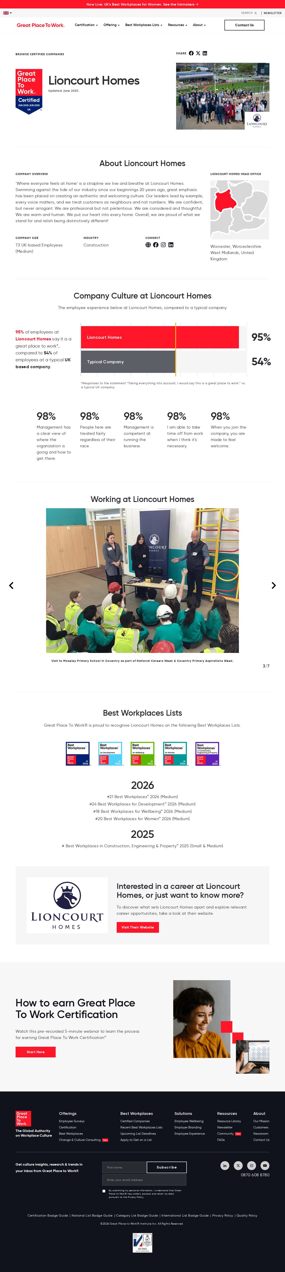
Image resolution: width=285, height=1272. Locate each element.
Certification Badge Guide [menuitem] (48, 1215)
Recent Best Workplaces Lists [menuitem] (141, 1127)
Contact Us (244, 25)
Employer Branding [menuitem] (188, 1127)
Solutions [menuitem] (183, 1113)
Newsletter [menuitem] (224, 1127)
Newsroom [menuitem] (260, 1134)
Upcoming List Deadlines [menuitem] (138, 1134)
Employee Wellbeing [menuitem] (189, 1121)
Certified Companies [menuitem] (135, 1121)
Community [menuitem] (228, 1134)
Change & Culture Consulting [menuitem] (83, 1140)
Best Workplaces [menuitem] (71, 1134)
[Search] (255, 13)
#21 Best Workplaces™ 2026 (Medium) (142, 796)
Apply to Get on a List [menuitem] (136, 1140)
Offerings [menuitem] (68, 1113)
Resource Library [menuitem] (229, 1121)
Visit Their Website (138, 927)
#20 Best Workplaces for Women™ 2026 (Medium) (142, 818)
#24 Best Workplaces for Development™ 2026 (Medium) (143, 804)
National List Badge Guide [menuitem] (92, 1215)
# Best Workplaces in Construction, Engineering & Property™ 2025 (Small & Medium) (142, 845)
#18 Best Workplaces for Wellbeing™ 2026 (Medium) (142, 811)
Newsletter (273, 13)
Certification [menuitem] (67, 1127)
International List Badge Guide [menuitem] (185, 1215)
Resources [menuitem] (227, 1113)
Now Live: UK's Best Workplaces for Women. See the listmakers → (143, 4)
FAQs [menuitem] (221, 1140)
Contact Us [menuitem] (261, 1140)
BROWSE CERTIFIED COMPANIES (40, 54)
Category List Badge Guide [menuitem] (137, 1215)
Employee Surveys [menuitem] (71, 1121)
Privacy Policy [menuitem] (222, 1215)
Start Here (36, 1052)
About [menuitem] (259, 1113)
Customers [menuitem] (260, 1127)
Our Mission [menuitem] (261, 1121)
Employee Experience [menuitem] (190, 1134)
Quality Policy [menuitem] (247, 1215)
